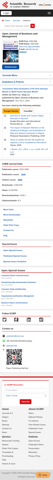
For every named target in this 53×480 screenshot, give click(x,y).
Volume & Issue (8, 464)
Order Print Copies (10, 448)
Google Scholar (11, 111)
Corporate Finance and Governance (15, 275)
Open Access (34, 441)
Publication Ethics (36, 444)
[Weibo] (41, 319)
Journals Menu (9, 75)
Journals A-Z (7, 413)
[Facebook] (16, 319)
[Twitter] (4, 319)
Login (6, 13)
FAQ (5, 235)
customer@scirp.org (15, 336)
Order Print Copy (11, 225)
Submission (11, 67)
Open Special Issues (12, 250)
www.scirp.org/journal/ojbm (29, 47)
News (4, 432)
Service (6, 436)
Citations (22, 52)
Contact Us (8, 230)
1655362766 (11, 346)
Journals (16, 20)
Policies (33, 436)
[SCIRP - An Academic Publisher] (19, 5)
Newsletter (8, 220)
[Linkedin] (29, 319)
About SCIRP (36, 409)
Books (4, 421)
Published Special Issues (15, 256)
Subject (5, 417)
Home (7, 20)
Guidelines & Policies (13, 82)
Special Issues (35, 432)
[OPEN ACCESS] (45, 5)
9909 (20, 180)
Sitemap (5, 425)
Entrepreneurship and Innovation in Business (18, 282)
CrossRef (28, 111)
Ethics (31, 413)
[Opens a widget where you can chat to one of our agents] (42, 475)
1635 (23, 174)
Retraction (33, 452)
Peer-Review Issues (37, 425)
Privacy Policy (34, 456)
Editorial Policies (36, 417)
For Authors (34, 421)
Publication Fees (36, 428)
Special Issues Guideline (14, 261)
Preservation (34, 448)
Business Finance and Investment (14, 303)
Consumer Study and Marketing (13, 289)
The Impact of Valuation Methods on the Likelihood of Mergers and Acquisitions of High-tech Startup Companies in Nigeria (27, 130)
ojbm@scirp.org (32, 49)
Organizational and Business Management (17, 296)
